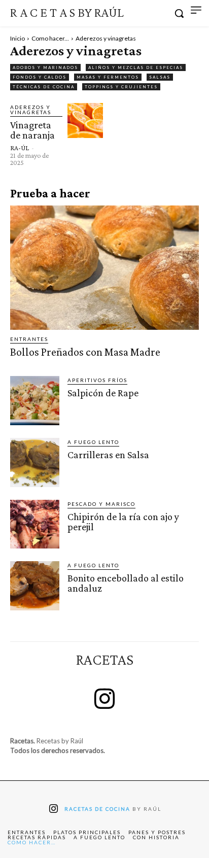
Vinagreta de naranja (32, 130)
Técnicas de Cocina (44, 86)
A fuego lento (93, 442)
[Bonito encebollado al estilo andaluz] (34, 585)
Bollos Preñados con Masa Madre (85, 352)
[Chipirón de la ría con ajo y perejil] (34, 524)
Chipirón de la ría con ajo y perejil (123, 521)
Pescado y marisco (101, 504)
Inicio (17, 38)
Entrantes (29, 339)
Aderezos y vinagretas (30, 109)
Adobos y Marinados (45, 67)
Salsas (159, 77)
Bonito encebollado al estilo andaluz (125, 583)
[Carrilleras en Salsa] (34, 462)
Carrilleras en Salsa (108, 454)
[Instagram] (104, 700)
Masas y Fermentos (108, 77)
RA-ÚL (19, 148)
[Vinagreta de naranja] (85, 121)
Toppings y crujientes (121, 86)
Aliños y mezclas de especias (135, 67)
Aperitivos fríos (97, 380)
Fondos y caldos (39, 77)
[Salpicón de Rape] (34, 400)
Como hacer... (50, 38)
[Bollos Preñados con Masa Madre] (104, 267)
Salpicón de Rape (102, 392)
